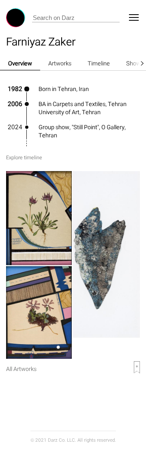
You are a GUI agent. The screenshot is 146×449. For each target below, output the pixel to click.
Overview (20, 63)
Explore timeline (24, 157)
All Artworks (21, 369)
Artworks (59, 63)
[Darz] (15, 17)
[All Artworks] (73, 356)
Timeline (99, 63)
